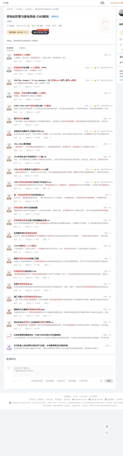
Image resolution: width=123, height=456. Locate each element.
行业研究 (19, 9)
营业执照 (85, 406)
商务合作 (49, 399)
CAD (9, 21)
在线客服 (110, 399)
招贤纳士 (41, 399)
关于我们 (32, 399)
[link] (10, 9)
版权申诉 (55, 16)
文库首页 (10, 9)
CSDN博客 (93, 396)
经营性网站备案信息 (74, 403)
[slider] (17, 381)
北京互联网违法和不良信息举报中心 (93, 403)
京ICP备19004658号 (39, 403)
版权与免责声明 (58, 406)
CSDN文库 (83, 396)
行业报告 (28, 9)
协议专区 (67, 399)
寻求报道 (58, 399)
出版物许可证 (76, 406)
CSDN (75, 396)
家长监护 (109, 403)
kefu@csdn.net (97, 399)
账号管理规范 (47, 406)
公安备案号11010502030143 (21, 403)
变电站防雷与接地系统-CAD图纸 (28, 16)
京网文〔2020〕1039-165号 (56, 403)
